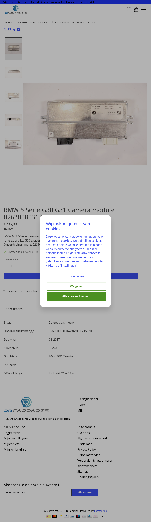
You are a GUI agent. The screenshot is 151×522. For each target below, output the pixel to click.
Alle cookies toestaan (76, 296)
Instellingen (76, 276)
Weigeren (76, 286)
